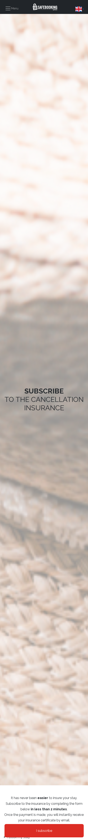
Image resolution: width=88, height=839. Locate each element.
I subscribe (44, 831)
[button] (79, 9)
